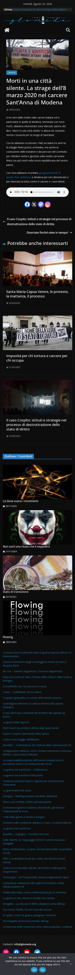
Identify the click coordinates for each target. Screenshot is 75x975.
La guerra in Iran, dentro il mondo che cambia (28, 898)
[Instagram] (48, 204)
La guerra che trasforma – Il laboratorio (25, 769)
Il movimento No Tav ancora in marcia (24, 686)
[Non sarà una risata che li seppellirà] (37, 527)
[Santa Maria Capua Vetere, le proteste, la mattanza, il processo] (37, 254)
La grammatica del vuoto (17, 790)
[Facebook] (27, 204)
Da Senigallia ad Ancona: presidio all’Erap (26, 921)
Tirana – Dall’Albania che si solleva (22, 692)
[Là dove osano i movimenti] (37, 482)
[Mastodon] (41, 204)
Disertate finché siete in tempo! (47, 232)
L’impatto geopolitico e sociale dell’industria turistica (32, 697)
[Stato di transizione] (37, 572)
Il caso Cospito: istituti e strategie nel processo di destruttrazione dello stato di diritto (39, 221)
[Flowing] (37, 618)
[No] (70, 964)
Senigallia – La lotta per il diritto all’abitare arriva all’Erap (34, 903)
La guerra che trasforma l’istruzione (23, 775)
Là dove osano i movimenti (20, 501)
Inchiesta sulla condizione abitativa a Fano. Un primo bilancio (37, 822)
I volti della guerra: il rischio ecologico (24, 817)
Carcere (12, 72)
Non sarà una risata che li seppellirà (26, 546)
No (42, 969)
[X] (34, 204)
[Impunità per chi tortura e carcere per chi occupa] (37, 318)
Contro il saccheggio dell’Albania (21, 739)
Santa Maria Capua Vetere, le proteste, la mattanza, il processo (37, 293)
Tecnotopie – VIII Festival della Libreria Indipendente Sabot (36, 877)
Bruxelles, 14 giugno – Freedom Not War (26, 834)
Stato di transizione (15, 592)
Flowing (8, 637)
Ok (34, 969)
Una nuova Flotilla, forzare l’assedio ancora (27, 909)
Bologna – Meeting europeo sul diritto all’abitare (30, 796)
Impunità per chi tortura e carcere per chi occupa (37, 358)
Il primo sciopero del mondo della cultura (26, 733)
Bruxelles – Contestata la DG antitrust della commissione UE (37, 745)
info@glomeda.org (25, 944)
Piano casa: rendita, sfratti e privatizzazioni (27, 801)
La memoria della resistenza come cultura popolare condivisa (37, 926)
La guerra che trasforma (16, 828)
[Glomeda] (7, 30)
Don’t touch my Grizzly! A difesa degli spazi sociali (31, 728)
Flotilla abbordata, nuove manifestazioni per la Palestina (34, 892)
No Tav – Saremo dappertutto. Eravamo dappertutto (32, 671)
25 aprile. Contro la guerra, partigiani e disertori (29, 915)
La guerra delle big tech (16, 722)
